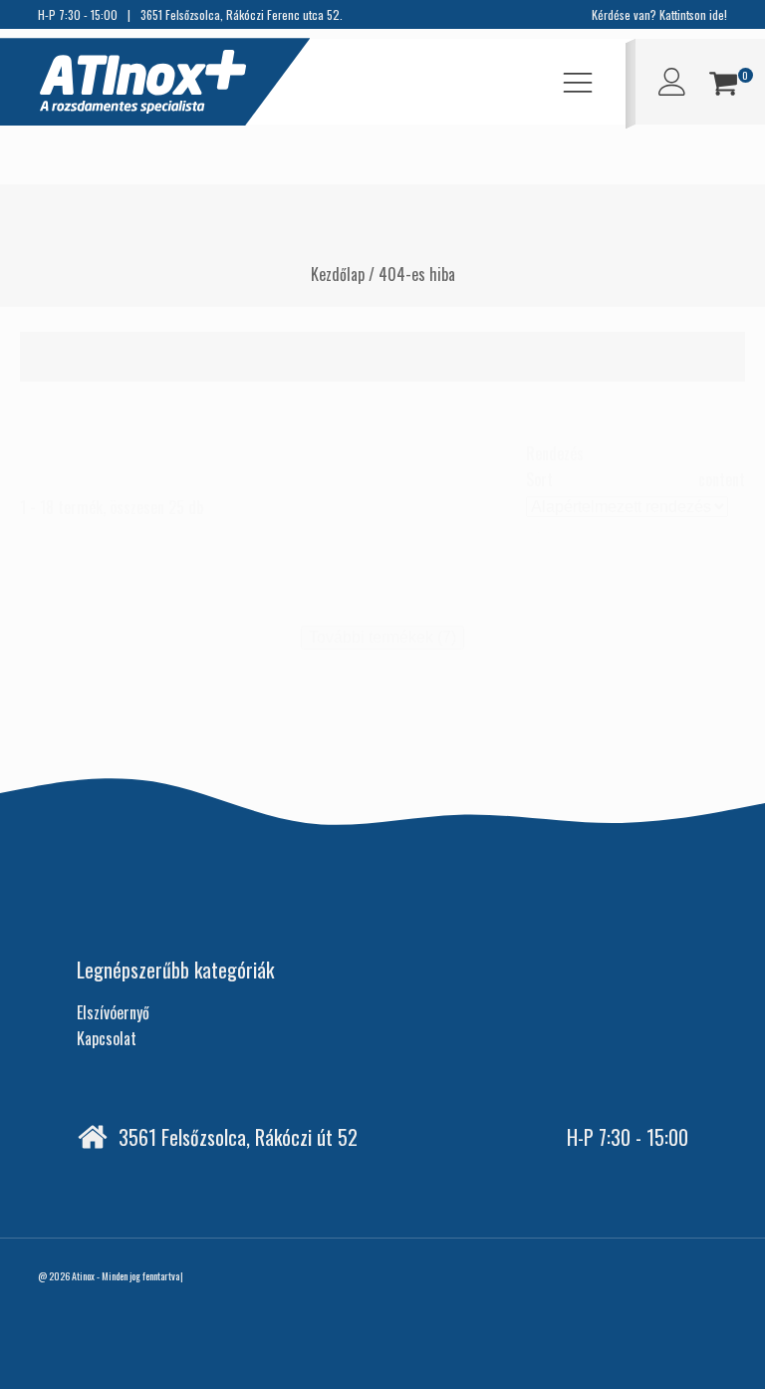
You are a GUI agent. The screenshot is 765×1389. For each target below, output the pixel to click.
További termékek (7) (382, 637)
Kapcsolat (106, 1038)
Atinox (83, 1275)
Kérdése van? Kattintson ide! (659, 14)
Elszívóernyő (113, 1012)
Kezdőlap (338, 274)
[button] (723, 86)
